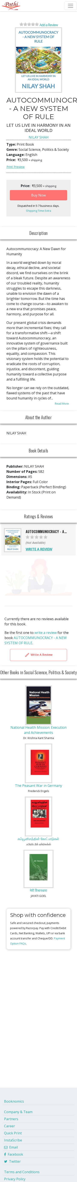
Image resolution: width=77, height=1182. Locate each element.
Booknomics (14, 1101)
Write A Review (41, 654)
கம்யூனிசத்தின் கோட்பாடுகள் (38, 838)
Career (9, 1126)
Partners (11, 1119)
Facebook (14, 1154)
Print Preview (15, 167)
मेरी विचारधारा (38, 890)
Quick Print (13, 1133)
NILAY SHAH (39, 137)
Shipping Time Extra (38, 211)
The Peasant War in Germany (38, 785)
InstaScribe (13, 1140)
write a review (45, 632)
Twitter (14, 1161)
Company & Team (18, 1111)
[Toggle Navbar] (71, 6)
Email (12, 1147)
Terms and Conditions (22, 1172)
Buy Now (38, 195)
